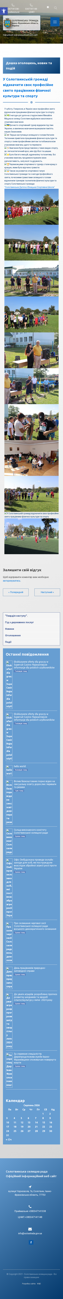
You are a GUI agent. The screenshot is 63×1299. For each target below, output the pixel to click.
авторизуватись (11, 580)
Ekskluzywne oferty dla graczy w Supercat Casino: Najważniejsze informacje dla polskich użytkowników (34, 664)
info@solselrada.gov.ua (30, 1233)
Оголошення (13, 635)
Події (8, 642)
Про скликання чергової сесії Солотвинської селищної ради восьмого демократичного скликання (35, 926)
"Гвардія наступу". (16, 615)
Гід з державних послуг (19, 622)
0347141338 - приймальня (13, 10)
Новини (9, 629)
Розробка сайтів (29, 1284)
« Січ (9, 1139)
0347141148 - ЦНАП (31, 10)
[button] (4, 11)
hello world (20, 766)
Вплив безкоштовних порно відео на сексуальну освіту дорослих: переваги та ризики (35, 784)
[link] (29, 187)
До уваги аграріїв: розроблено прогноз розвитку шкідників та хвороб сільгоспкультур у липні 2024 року (35, 997)
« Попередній (15, 592)
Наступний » (47, 592)
